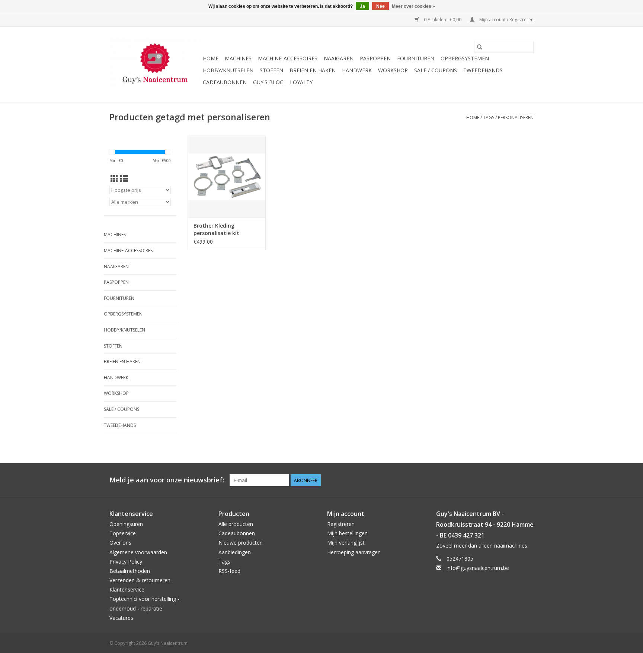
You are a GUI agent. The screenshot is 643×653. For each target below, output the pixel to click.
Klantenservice (126, 589)
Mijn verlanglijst (346, 542)
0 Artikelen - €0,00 (443, 19)
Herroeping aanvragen (354, 552)
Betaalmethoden (129, 570)
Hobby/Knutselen (228, 70)
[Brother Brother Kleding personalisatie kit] (227, 177)
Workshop (393, 70)
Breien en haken (312, 70)
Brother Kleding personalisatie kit (216, 229)
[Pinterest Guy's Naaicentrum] (514, 480)
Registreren (341, 523)
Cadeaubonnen (225, 82)
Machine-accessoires (287, 58)
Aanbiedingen (234, 552)
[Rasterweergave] (114, 179)
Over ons (120, 542)
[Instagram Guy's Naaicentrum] (528, 480)
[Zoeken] (479, 47)
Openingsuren (126, 523)
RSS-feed (229, 570)
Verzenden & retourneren (139, 580)
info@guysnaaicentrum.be (478, 567)
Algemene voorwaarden (138, 552)
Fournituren (415, 58)
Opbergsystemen (465, 58)
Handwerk (357, 70)
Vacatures (121, 617)
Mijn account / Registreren (506, 19)
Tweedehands (483, 70)
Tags (488, 117)
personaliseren (516, 117)
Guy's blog (268, 82)
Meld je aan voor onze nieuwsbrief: (166, 480)
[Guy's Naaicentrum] (155, 64)
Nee (380, 6)
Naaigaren (339, 58)
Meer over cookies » (413, 6)
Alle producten (235, 523)
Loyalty (301, 82)
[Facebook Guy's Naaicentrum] (501, 480)
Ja (362, 6)
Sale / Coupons (435, 70)
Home (210, 58)
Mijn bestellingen (347, 533)
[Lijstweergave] (124, 179)
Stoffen (271, 70)
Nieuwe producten (240, 542)
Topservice (122, 533)
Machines (238, 58)
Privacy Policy (125, 561)
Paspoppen (375, 58)
